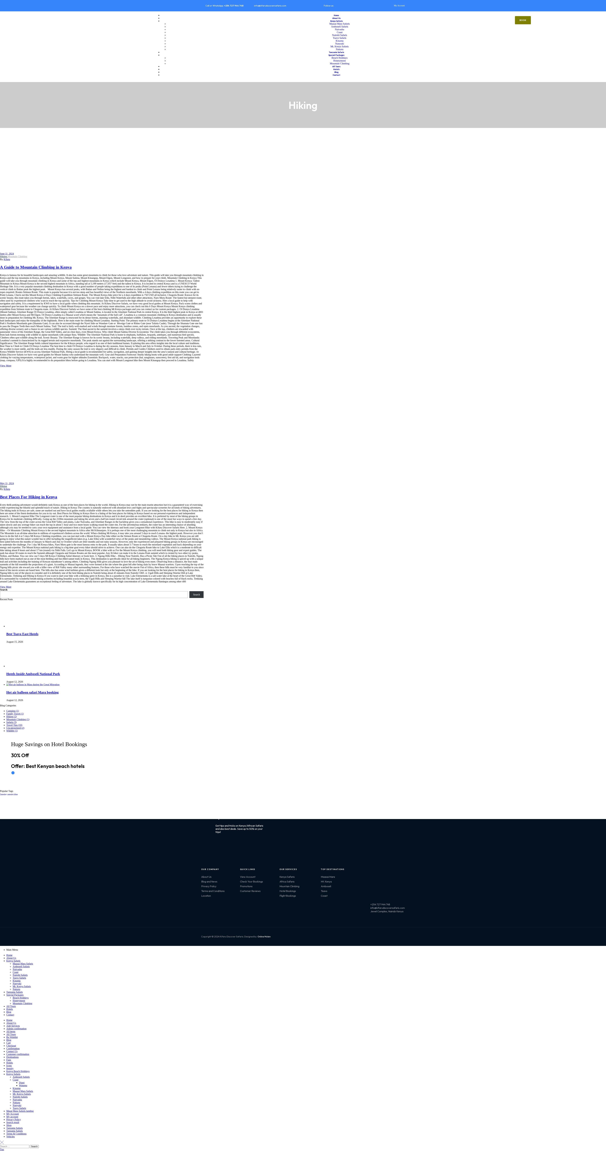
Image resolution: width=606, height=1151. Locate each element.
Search (3, 589)
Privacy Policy (13, 1119)
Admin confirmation (16, 1028)
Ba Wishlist (12, 1037)
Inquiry (10, 1068)
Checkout (11, 1045)
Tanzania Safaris (14, 992)
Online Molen (264, 936)
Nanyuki (17, 983)
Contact (10, 1014)
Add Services (13, 1025)
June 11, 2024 (7, 253)
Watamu (23, 1085)
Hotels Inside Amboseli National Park (33, 674)
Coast (15, 972)
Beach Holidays (21, 997)
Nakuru (16, 989)
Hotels (9, 1009)
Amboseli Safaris (21, 966)
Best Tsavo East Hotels (22, 634)
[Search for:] (15, 1146)
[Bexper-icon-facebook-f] (340, 5)
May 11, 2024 (7, 483)
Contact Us (12, 1051)
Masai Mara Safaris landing (20, 1111)
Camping (3, 794)
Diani (21, 1082)
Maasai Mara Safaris (23, 963)
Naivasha (17, 969)
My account (12, 1116)
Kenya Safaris (13, 960)
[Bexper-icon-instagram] (351, 5)
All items (10, 1031)
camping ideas (12, 794)
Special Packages (15, 995)
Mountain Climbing (17, 256)
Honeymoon (19, 1000)
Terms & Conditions (16, 1133)
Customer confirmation (17, 1054)
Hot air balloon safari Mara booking (32, 692)
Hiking (3, 256)
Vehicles (10, 1136)
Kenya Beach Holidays (18, 1071)
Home (9, 955)
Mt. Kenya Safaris (22, 986)
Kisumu (17, 980)
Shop (9, 1125)
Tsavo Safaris (19, 977)
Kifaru (7, 259)
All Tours (11, 1006)
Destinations (12, 1057)
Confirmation (13, 1048)
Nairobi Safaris (20, 975)
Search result (12, 1122)
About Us (11, 958)
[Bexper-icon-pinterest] (361, 5)
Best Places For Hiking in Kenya (28, 497)
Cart (8, 1043)
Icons (9, 1065)
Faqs (8, 1060)
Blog (8, 1012)
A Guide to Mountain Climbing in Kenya (36, 267)
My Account (12, 1114)
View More (5, 365)
